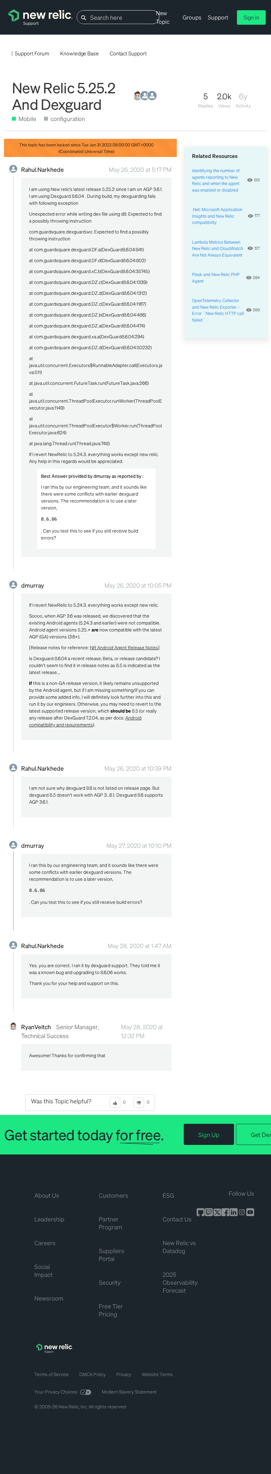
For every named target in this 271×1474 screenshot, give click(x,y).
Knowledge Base (79, 53)
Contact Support (128, 53)
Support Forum (32, 53)
